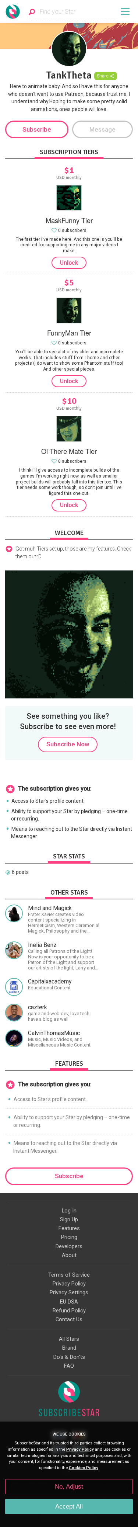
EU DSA (69, 1301)
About (69, 1255)
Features (69, 1228)
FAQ (69, 1366)
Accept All (69, 1506)
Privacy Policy (69, 1283)
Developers (69, 1246)
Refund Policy (69, 1310)
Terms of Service (69, 1274)
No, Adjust (69, 1486)
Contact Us (69, 1319)
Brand (69, 1347)
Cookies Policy (83, 1467)
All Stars (69, 1339)
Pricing (69, 1237)
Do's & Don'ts (69, 1357)
